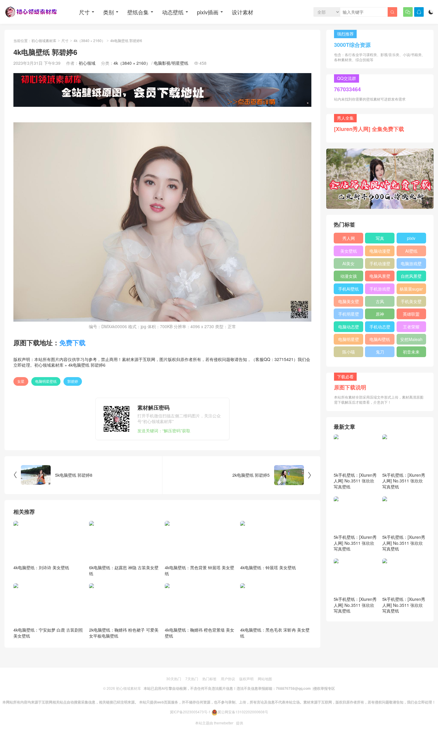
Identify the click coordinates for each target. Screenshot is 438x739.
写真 (380, 238)
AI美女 (348, 263)
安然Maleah (411, 339)
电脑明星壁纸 (46, 381)
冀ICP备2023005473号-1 (190, 711)
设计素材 (242, 12)
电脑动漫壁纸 (379, 252)
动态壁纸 (173, 12)
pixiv (411, 238)
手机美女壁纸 (411, 302)
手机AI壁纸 (348, 289)
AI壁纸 (411, 251)
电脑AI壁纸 (379, 339)
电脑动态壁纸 (348, 328)
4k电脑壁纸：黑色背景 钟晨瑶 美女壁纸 (199, 570)
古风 (380, 301)
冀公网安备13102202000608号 (243, 711)
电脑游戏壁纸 (411, 264)
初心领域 (87, 63)
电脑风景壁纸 (379, 277)
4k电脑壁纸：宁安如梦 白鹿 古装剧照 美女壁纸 (48, 633)
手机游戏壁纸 (379, 290)
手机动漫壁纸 (379, 264)
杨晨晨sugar (411, 289)
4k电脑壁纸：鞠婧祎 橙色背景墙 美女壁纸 (199, 633)
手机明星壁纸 (348, 315)
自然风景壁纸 (411, 277)
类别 (108, 12)
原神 (380, 314)
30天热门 (173, 678)
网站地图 (265, 678)
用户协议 (228, 678)
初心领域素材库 (43, 40)
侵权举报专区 (324, 688)
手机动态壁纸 (379, 328)
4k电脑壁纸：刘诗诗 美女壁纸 (41, 567)
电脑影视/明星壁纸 (171, 63)
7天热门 (191, 678)
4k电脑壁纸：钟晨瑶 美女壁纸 (268, 567)
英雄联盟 (411, 314)
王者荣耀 (411, 327)
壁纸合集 (138, 12)
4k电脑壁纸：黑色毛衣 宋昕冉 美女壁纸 (275, 633)
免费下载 (72, 342)
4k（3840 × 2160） (89, 40)
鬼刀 (380, 352)
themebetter (223, 722)
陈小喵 (348, 352)
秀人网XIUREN (348, 239)
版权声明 (246, 678)
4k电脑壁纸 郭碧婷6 (86, 365)
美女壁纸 (348, 251)
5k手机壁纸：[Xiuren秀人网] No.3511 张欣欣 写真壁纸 (355, 481)
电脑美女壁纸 (348, 302)
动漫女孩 (348, 276)
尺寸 (84, 12)
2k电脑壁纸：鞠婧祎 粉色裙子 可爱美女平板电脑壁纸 (124, 633)
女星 (20, 381)
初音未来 (411, 352)
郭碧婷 (72, 381)
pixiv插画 (207, 12)
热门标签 (209, 678)
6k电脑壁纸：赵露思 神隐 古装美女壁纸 (124, 570)
